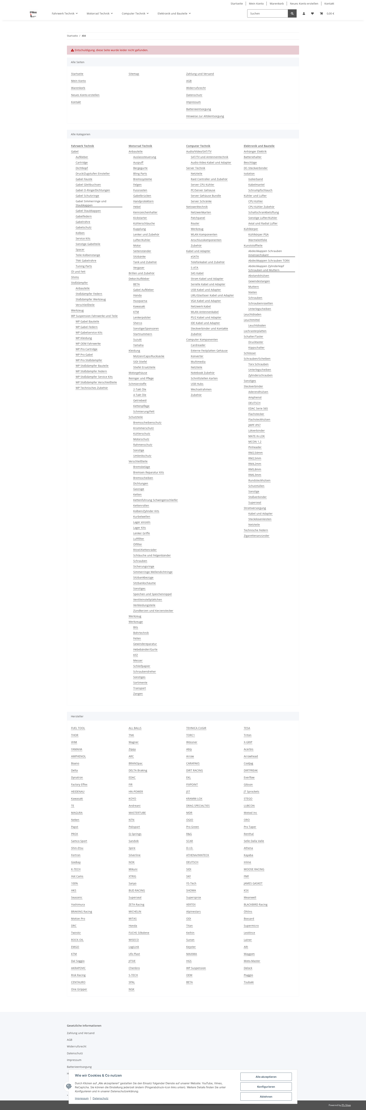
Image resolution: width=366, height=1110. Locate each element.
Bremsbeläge (141, 467)
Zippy (132, 749)
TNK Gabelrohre (86, 260)
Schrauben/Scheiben (257, 358)
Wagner (134, 742)
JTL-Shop (346, 1105)
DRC (73, 925)
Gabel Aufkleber (143, 290)
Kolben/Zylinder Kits (146, 511)
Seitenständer (142, 251)
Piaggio (248, 975)
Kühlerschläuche (144, 223)
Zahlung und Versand (200, 74)
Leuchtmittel (252, 320)
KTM (136, 312)
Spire (132, 848)
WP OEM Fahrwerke (88, 343)
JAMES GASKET (253, 883)
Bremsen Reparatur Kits (148, 472)
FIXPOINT (192, 784)
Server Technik (195, 168)
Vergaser (138, 267)
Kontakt (329, 3)
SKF (188, 876)
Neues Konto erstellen (304, 3)
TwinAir (76, 932)
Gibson (248, 784)
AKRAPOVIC (78, 968)
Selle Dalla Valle (254, 841)
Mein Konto (256, 3)
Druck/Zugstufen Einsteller (93, 173)
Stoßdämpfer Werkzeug (91, 299)
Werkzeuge (136, 621)
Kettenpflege (141, 406)
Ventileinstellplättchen (147, 599)
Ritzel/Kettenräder (145, 550)
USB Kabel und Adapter (206, 290)
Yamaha (138, 345)
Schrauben (140, 561)
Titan (189, 925)
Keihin (190, 932)
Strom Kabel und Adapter (207, 278)
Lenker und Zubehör (146, 234)
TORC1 (190, 735)
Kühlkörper (251, 229)
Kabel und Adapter (198, 251)
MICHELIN (135, 911)
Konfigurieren (266, 1086)
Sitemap (134, 74)
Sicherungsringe (143, 566)
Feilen (137, 638)
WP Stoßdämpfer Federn (91, 371)
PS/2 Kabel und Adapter (206, 317)
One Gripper (79, 989)
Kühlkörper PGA (258, 234)
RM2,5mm (254, 458)
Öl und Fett (78, 271)
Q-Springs (135, 834)
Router (195, 223)
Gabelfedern (84, 216)
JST (188, 791)
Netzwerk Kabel (201, 306)
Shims (75, 277)
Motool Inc (250, 812)
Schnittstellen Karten (204, 378)
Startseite (237, 3)
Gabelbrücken (142, 195)
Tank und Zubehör (145, 262)
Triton (247, 735)
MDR (189, 812)
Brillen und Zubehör (142, 273)
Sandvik (134, 841)
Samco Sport (79, 841)
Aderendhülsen (258, 392)
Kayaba (248, 855)
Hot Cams (77, 876)
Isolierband (255, 179)
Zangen (138, 693)
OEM (189, 975)
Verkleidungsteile (144, 605)
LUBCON (249, 805)
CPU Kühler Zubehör (261, 207)
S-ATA (194, 267)
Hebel (137, 207)
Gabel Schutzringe (87, 195)
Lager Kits (139, 527)
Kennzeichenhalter (145, 212)
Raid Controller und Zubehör (209, 179)
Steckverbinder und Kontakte (209, 328)
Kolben (80, 233)
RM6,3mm (254, 475)
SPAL (132, 982)
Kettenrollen (141, 505)
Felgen (137, 184)
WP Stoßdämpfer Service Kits (94, 377)
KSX (246, 890)
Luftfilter (138, 539)
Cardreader (198, 345)
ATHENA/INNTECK (197, 855)
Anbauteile (83, 288)
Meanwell (250, 897)
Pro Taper (250, 827)
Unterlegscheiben (259, 309)
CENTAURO (78, 982)
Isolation (249, 173)
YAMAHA (76, 749)
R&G (189, 834)
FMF (246, 876)
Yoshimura (78, 904)
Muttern (253, 286)
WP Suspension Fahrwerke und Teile (94, 316)
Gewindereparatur (145, 644)
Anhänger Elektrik (255, 151)
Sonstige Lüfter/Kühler (262, 218)
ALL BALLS (135, 728)
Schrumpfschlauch (260, 190)
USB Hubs (197, 384)
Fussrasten (140, 190)
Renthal (249, 834)
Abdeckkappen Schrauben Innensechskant (265, 253)
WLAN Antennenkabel (205, 312)
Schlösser (250, 353)
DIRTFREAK (251, 770)
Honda (137, 295)
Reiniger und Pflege (141, 378)
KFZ (135, 655)
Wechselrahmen (201, 389)
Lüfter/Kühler (141, 240)
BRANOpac (136, 763)
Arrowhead (251, 756)
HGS (189, 961)
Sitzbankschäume (144, 583)
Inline (247, 862)
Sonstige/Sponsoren (146, 328)
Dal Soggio (77, 961)
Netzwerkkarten (201, 212)
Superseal (254, 502)
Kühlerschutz (141, 433)
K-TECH (75, 869)
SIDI (188, 869)
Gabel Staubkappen (88, 211)
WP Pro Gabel (84, 354)
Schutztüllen (256, 486)
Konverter (197, 356)
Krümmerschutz (143, 428)
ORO (247, 820)
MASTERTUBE (137, 812)
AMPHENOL (78, 756)
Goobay (76, 862)
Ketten (137, 494)
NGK (131, 989)
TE (72, 805)
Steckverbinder (253, 386)
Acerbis (248, 749)
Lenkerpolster (142, 317)
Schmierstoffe (137, 384)
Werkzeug (77, 310)
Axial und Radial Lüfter (263, 223)
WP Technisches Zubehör (92, 388)
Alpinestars (193, 911)
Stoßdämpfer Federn (89, 294)
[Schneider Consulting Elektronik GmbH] (33, 13)
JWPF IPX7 (254, 425)
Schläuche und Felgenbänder (152, 555)
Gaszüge (138, 489)
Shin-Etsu (77, 848)
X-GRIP (248, 742)
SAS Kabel (197, 273)
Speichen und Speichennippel (152, 594)
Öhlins (248, 911)
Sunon (190, 940)
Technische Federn (256, 530)
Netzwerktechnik (197, 207)
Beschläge (250, 162)
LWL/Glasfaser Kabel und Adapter (212, 295)
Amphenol (255, 397)
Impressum (193, 102)
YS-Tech (191, 883)
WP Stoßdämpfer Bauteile (92, 365)
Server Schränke (201, 201)
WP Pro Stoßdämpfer (89, 360)
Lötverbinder (256, 430)
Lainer (248, 940)
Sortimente (140, 682)
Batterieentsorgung (198, 109)
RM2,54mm (255, 452)
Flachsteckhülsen (259, 419)
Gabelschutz (84, 227)
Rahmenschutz (142, 444)
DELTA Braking (138, 770)
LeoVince (249, 932)
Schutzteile (136, 417)
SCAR (189, 841)
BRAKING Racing (81, 911)
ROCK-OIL (77, 940)
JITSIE (132, 961)
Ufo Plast (134, 954)
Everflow (249, 777)
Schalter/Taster (253, 336)
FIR (130, 784)
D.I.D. (189, 848)
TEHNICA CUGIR (196, 728)
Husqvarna (140, 301)
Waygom (249, 954)
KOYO (132, 798)
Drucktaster (255, 342)
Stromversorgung (255, 508)
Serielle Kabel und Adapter (208, 284)
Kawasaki (139, 306)
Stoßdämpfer (79, 282)
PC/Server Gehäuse (203, 190)
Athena (248, 848)
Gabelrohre (83, 222)
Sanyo (132, 883)
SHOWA (191, 890)
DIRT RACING (194, 770)
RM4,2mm (254, 464)
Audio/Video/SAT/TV (198, 151)
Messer (138, 660)
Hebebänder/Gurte (145, 649)
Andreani (134, 805)
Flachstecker (256, 414)
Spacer (80, 249)
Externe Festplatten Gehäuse (209, 350)
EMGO (75, 947)
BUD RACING (137, 890)
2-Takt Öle (139, 389)
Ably (189, 749)
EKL (188, 777)
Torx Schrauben (258, 364)
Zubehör (196, 245)
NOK (132, 862)
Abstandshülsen (258, 275)
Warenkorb (277, 3)
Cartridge (82, 162)
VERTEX (191, 904)
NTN (131, 820)
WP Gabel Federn (87, 327)
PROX (74, 834)
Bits (135, 627)
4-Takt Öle (139, 395)
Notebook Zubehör (203, 373)
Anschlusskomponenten (206, 240)
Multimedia (198, 361)
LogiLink (134, 947)
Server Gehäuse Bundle (206, 195)
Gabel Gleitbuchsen (88, 184)
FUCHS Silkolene (139, 932)
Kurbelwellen (141, 516)
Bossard (249, 918)
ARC (131, 756)
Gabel (75, 151)
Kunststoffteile (253, 245)
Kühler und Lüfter (255, 195)
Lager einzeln (141, 522)
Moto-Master (252, 961)
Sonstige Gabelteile (88, 244)
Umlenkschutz (142, 456)
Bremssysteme (142, 179)
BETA (136, 284)
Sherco (137, 323)
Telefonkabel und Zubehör (208, 262)
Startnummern (142, 334)
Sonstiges (139, 588)
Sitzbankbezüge (143, 577)
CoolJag (248, 763)
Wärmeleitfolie (257, 240)
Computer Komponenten (202, 339)
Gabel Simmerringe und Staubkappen (91, 203)
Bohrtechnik (141, 633)
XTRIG (132, 876)
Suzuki (137, 339)
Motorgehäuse (138, 373)
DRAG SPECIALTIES (198, 805)
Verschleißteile (85, 305)
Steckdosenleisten (259, 519)
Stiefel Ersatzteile (144, 367)
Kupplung (139, 229)
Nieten (252, 292)
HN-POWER (136, 791)
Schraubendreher (144, 671)
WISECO (134, 940)
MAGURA (77, 812)
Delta (74, 770)
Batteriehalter (253, 157)
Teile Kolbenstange (88, 255)
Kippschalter (256, 347)
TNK (131, 735)
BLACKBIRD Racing (255, 904)
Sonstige (138, 450)
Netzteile (196, 173)
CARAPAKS (193, 763)
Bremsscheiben (143, 478)
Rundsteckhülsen (259, 480)
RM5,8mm (254, 469)
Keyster (191, 947)
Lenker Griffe (141, 533)
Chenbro (134, 968)
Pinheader (255, 447)
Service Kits (83, 238)
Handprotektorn (143, 201)
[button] (304, 13)
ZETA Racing (136, 904)
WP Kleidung (84, 338)
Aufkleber (82, 157)
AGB (189, 81)
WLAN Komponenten (204, 234)
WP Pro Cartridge (86, 349)
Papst (74, 827)
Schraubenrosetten (260, 303)
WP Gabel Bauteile (87, 321)
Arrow (190, 756)
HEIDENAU (77, 791)
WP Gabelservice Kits (89, 332)
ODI (188, 918)
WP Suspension (196, 968)
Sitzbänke (139, 256)
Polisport (134, 827)
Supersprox (193, 897)
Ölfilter (137, 544)
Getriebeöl (140, 400)
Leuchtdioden (252, 314)
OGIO (189, 820)
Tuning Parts (84, 266)
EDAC (132, 777)
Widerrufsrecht (196, 88)
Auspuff (138, 162)
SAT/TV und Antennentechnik (209, 157)
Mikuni (133, 869)
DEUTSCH (254, 403)
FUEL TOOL (78, 728)
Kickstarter (140, 218)
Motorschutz (141, 439)
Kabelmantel (256, 184)
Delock (248, 968)
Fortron (75, 855)
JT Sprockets (251, 791)
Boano (75, 763)
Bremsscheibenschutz (147, 422)
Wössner (191, 742)
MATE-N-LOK (256, 436)
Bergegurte (140, 168)
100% (74, 883)
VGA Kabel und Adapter (206, 301)
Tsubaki (249, 982)
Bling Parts (140, 173)
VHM (74, 742)
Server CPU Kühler (202, 184)
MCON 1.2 (254, 441)
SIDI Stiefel (140, 361)
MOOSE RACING (254, 869)
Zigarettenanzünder (256, 535)
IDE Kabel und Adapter (205, 323)
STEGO (248, 798)
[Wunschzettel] (312, 13)
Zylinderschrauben (260, 375)
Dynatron (77, 777)
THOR (74, 735)
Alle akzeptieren (266, 1076)
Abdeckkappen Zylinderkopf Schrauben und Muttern (266, 268)
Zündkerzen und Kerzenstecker (153, 610)
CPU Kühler (255, 201)
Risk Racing (78, 975)
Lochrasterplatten (255, 331)
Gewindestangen (259, 281)
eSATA (195, 256)
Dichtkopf (82, 168)
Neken (75, 820)
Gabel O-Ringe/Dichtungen (93, 190)
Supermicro (251, 925)
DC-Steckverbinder (256, 168)
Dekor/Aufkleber (139, 278)
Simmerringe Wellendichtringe (153, 572)
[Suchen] (292, 13)
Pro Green (192, 827)
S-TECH (133, 975)
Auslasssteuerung (144, 157)
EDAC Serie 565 (258, 408)
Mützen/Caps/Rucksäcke (148, 356)
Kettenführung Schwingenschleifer (155, 500)
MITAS (133, 918)
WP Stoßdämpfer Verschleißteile (96, 382)
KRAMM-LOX (194, 798)
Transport (139, 688)
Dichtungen (140, 483)
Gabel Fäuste (84, 179)
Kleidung (134, 350)
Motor (137, 245)
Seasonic (76, 897)
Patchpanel (198, 218)
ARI (246, 947)
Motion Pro (78, 918)
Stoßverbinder (257, 497)
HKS (73, 890)
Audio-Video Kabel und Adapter (211, 162)
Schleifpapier (141, 666)
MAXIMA (191, 954)
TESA (247, 728)
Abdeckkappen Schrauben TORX (269, 260)
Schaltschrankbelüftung (263, 212)
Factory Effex (79, 784)
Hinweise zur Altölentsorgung (205, 116)
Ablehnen (266, 1096)
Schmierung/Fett (143, 411)
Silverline (134, 855)
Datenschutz (194, 95)
